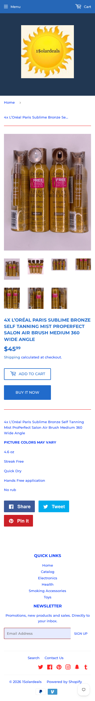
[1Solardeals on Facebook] (50, 668)
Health (48, 584)
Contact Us (54, 658)
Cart (87, 7)
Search (34, 658)
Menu (16, 7)
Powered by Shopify (64, 682)
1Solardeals (32, 682)
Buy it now (27, 392)
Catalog (47, 571)
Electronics (47, 578)
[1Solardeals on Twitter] (40, 668)
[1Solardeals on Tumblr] (85, 668)
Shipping (12, 357)
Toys (47, 597)
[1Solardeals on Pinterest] (59, 668)
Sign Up (81, 634)
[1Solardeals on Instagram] (68, 668)
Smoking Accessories (47, 591)
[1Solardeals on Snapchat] (77, 668)
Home (9, 102)
